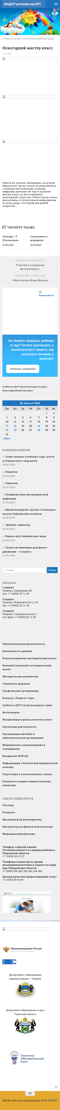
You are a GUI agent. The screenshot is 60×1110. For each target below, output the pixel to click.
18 (15, 425)
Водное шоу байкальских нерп (25, 536)
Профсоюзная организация (20, 690)
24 (6, 430)
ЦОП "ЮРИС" (49, 1100)
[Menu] (56, 4)
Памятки (11, 483)
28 (38, 430)
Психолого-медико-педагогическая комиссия (26, 783)
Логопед (8, 805)
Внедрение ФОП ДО (15, 756)
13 (30, 421)
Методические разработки (20, 676)
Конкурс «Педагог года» (18, 698)
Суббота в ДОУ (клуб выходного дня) (28, 38)
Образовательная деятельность (23, 643)
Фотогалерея (11, 712)
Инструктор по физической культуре (27, 826)
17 (6, 425)
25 (15, 430)
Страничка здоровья (16, 683)
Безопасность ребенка (17, 651)
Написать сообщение (23, 368)
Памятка (11, 471)
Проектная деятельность (19, 726)
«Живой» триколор (17, 524)
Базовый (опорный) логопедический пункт (27, 667)
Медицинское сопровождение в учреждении (23, 746)
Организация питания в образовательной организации (22, 735)
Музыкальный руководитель (22, 819)
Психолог (8, 812)
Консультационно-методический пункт (29, 658)
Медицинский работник (18, 833)
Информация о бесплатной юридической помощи (30, 765)
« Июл (6, 438)
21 (38, 425)
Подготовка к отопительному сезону (27, 774)
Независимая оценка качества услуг (27, 719)
